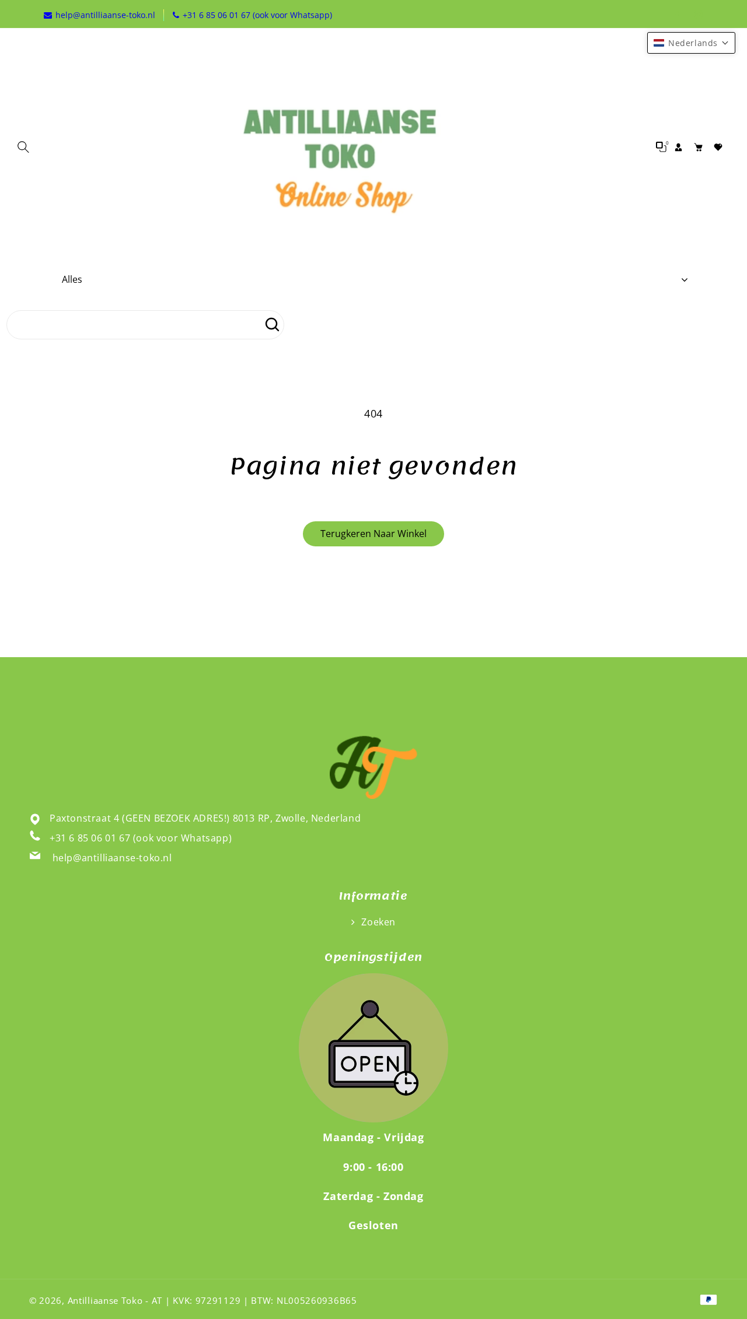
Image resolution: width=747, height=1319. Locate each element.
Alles (72, 279)
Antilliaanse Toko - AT (115, 1300)
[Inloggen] (678, 147)
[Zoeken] (272, 324)
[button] (26, 147)
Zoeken (377, 921)
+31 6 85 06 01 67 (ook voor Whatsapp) (141, 838)
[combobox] (145, 324)
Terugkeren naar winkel (373, 533)
